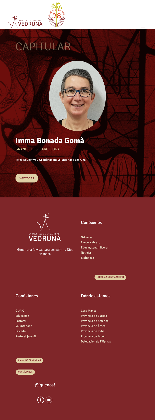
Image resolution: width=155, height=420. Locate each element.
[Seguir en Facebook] (40, 400)
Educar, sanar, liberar (94, 247)
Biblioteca (87, 258)
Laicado (21, 331)
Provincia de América (94, 321)
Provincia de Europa (94, 316)
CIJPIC (20, 311)
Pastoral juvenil (26, 336)
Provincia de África (93, 326)
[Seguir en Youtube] (49, 400)
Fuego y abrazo (90, 242)
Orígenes (86, 237)
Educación (22, 316)
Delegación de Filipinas (96, 341)
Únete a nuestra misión (110, 277)
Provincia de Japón (93, 336)
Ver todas (26, 178)
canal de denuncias (29, 360)
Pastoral (21, 321)
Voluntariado (24, 326)
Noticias (86, 253)
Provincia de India (92, 331)
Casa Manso (88, 311)
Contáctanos (25, 371)
